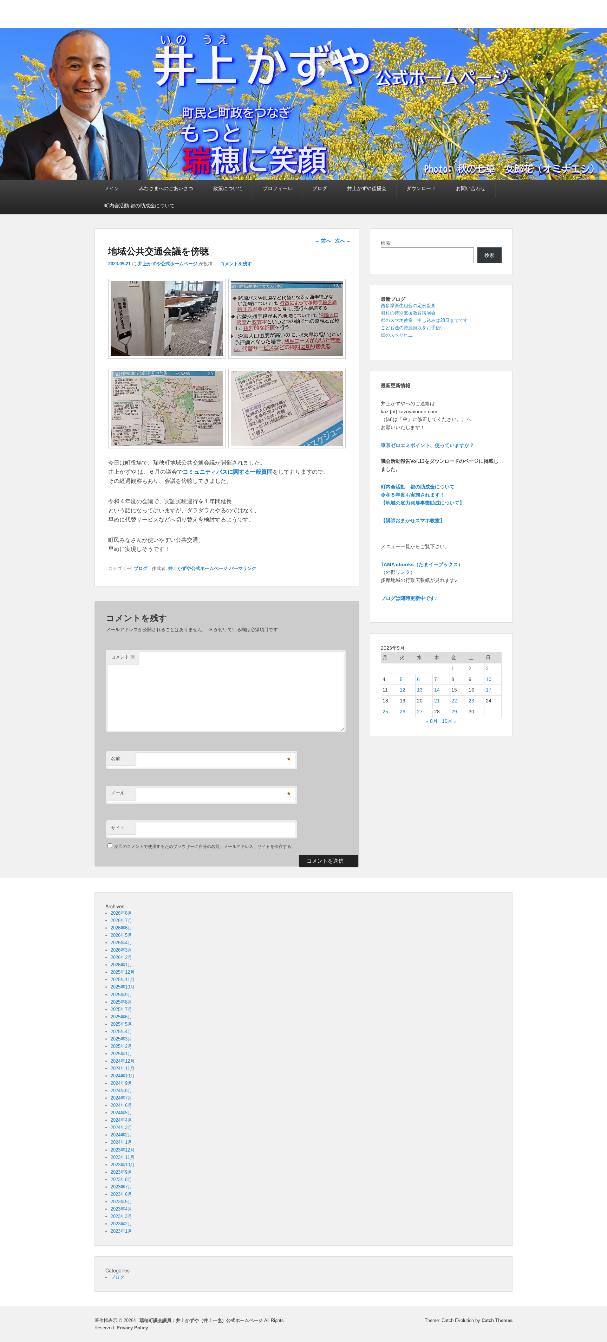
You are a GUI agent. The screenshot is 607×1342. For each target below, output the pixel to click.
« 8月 (432, 721)
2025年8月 (121, 1002)
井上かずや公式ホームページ (167, 263)
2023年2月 (121, 1223)
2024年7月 (121, 1098)
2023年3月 (121, 1216)
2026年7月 (121, 920)
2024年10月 (123, 1075)
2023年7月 (121, 1186)
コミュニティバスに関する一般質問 (228, 472)
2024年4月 (121, 1120)
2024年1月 (121, 1142)
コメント (123, 657)
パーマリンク (242, 568)
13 (420, 690)
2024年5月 (121, 1112)
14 (437, 690)
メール (118, 793)
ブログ (319, 188)
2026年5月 (121, 935)
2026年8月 (121, 913)
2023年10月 (123, 1164)
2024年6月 (121, 1105)
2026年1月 (121, 964)
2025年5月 (121, 1024)
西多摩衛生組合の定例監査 (408, 305)
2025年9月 (121, 994)
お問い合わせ (470, 188)
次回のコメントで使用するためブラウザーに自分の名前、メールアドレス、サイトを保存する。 (204, 846)
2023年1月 (121, 1231)
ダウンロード (421, 188)
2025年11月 (123, 979)
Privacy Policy (132, 1327)
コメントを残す (236, 263)
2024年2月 (121, 1134)
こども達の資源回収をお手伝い (413, 327)
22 (454, 701)
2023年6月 (121, 1194)
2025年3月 (121, 1039)
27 (420, 711)
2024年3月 (121, 1127)
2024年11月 (123, 1068)
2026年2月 (121, 957)
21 (437, 701)
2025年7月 (121, 1009)
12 (402, 690)
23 (471, 701)
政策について (228, 188)
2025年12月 (123, 972)
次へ (343, 241)
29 (454, 711)
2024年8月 (121, 1090)
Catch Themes (497, 1320)
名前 (115, 758)
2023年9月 (121, 1172)
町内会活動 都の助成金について (139, 205)
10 (488, 679)
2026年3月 (121, 950)
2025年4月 (121, 1031)
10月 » (449, 721)
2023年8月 (121, 1179)
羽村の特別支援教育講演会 (408, 313)
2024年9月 (121, 1083)
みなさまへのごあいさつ (166, 188)
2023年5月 (121, 1201)
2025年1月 (121, 1053)
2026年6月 (121, 928)
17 (488, 690)
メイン (111, 188)
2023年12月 (123, 1150)
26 (402, 711)
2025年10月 (123, 987)
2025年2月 (121, 1046)
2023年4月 (121, 1209)
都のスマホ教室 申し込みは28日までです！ (426, 320)
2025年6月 (121, 1016)
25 (385, 711)
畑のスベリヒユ (397, 335)
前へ (323, 241)
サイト (118, 827)
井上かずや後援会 (366, 188)
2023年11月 (123, 1157)
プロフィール (277, 188)
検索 (386, 243)
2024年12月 (123, 1061)
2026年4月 (121, 942)
